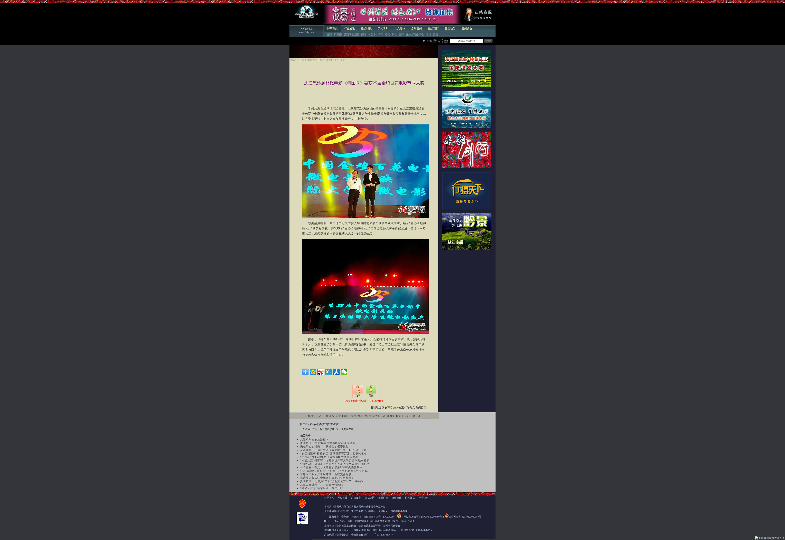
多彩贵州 (416, 28)
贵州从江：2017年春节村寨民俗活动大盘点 (327, 443)
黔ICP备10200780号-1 (432, 516)
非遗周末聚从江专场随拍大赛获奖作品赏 (326, 474)
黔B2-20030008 (362, 530)
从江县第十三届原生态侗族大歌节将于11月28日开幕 (333, 450)
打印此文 (409, 407)
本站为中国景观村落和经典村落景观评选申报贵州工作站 (355, 506)
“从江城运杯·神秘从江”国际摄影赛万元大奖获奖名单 (333, 453)
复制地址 (376, 407)
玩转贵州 (383, 28)
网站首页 (332, 28)
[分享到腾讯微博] (328, 372)
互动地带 (450, 28)
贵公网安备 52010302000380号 (465, 516)
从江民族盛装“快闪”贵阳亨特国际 (321, 484)
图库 (401, 34)
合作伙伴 (396, 497)
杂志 (409, 34)
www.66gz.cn (306, 32)
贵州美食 (467, 28)
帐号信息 (423, 497)
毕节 (380, 34)
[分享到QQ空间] (313, 372)
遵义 (387, 34)
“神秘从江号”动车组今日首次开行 (321, 488)
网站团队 (410, 497)
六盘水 (372, 34)
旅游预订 (433, 28)
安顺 (363, 34)
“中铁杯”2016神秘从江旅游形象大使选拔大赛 (329, 456)
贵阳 (329, 34)
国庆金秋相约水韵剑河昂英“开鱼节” (319, 424)
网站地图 (343, 497)
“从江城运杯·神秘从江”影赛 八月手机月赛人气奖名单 (334, 470)
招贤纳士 (383, 497)
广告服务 (356, 497)
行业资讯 (349, 28)
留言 (435, 34)
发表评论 (387, 407)
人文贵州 (400, 28)
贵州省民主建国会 (346, 525)
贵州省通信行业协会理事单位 (417, 530)
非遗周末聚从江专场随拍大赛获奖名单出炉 (327, 477)
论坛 (428, 34)
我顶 (357, 395)
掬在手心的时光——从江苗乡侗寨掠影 (324, 446)
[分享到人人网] (336, 372)
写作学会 (418, 34)
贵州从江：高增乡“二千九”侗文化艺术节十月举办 (331, 481)
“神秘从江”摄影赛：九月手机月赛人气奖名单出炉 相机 (335, 460)
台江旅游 (427, 40)
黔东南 (338, 34)
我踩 (371, 395)
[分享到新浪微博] (320, 372)
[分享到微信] (344, 372)
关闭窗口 (421, 407)
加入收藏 (398, 407)
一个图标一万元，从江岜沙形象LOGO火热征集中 (327, 429)
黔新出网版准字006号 (384, 530)
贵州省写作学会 (391, 525)
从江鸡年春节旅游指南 (314, 439)
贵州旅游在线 (314, 59)
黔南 (356, 34)
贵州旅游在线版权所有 (336, 511)
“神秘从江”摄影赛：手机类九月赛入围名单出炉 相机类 (335, 463)
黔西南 (348, 34)
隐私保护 (370, 497)
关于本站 (329, 497)
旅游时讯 (366, 28)
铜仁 (394, 34)
